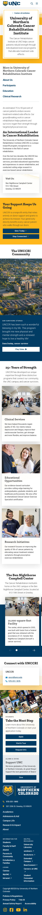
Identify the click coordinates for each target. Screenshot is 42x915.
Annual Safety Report (12, 903)
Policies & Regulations (13, 896)
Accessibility (30, 903)
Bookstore (28, 855)
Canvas (6, 871)
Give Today (19, 231)
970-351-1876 (14, 681)
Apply (21, 737)
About (6, 829)
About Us (8, 80)
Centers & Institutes (22, 13)
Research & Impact (12, 825)
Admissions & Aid (11, 816)
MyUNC (6, 874)
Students (7, 842)
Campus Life (9, 820)
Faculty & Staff (9, 846)
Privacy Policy (9, 900)
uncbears (28, 851)
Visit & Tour (21, 743)
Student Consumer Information (29, 878)
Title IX (22, 900)
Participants (9, 85)
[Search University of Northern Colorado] (32, 3)
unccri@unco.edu (15, 677)
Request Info (21, 750)
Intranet (6, 878)
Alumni (6, 850)
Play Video (19, 349)
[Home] (11, 3)
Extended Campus (28, 859)
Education (8, 91)
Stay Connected (20, 236)
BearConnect (29, 865)
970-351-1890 (12, 802)
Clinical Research (12, 96)
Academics (8, 812)
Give (21, 777)
